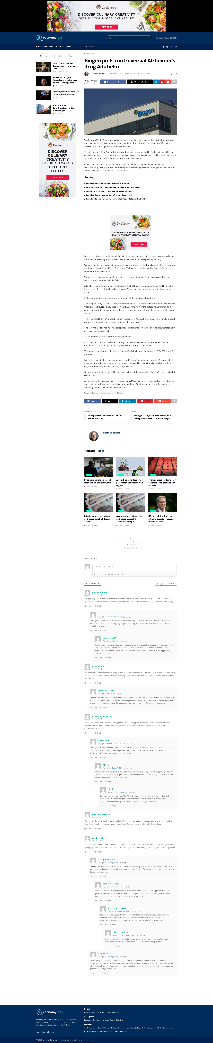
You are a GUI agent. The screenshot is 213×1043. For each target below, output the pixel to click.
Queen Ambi (116, 768)
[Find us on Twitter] (172, 47)
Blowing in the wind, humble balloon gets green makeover (113, 187)
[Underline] (102, 574)
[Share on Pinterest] (162, 82)
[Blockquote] (115, 574)
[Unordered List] (112, 574)
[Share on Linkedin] (156, 82)
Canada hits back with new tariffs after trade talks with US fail (115, 199)
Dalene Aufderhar (113, 617)
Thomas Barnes (98, 73)
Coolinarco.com (90, 1028)
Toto (113, 641)
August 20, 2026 (155, 525)
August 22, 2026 (91, 486)
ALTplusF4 (120, 792)
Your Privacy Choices (45, 1032)
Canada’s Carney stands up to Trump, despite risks (109, 195)
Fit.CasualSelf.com (117, 1028)
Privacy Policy (105, 1012)
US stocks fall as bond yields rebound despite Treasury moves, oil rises (161, 519)
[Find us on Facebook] (163, 47)
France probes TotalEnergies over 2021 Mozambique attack (64, 108)
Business (60, 47)
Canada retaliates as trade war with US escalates (109, 191)
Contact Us (116, 1012)
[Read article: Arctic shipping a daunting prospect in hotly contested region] (130, 467)
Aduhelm (94, 393)
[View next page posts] (133, 205)
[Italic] (98, 574)
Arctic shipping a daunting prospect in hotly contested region (129, 483)
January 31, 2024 (115, 73)
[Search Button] (149, 37)
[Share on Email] (168, 82)
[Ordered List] (108, 574)
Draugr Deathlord (118, 887)
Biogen (120, 393)
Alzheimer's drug (107, 393)
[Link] (122, 574)
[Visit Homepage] (49, 38)
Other (93, 54)
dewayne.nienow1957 (114, 744)
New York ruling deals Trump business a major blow (64, 66)
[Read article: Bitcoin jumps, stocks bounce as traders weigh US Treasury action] (98, 503)
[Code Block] (119, 574)
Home (38, 47)
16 (175, 73)
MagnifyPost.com (90, 1032)
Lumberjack (111, 863)
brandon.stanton (123, 911)
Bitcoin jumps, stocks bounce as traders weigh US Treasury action (98, 519)
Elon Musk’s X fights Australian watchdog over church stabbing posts (65, 80)
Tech (79, 47)
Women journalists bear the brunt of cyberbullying (66, 93)
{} (126, 574)
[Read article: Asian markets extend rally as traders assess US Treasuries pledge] (130, 503)
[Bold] (95, 574)
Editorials (90, 47)
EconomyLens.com (50, 1040)
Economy (48, 47)
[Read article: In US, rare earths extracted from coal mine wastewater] (98, 467)
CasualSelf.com (103, 1028)
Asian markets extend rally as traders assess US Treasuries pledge (129, 519)
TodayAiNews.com (105, 1032)
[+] (129, 574)
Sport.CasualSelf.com (133, 1028)
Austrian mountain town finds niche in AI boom (107, 183)
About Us (94, 1012)
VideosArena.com (121, 1032)
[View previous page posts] (128, 205)
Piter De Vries (111, 694)
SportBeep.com (149, 1028)
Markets (70, 47)
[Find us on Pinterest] (176, 47)
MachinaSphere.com (164, 1028)
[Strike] (105, 574)
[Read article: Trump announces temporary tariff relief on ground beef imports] (162, 467)
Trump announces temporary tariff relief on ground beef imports (162, 483)
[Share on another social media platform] (174, 82)
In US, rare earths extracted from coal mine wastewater (97, 481)
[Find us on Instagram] (167, 47)
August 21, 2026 (123, 489)
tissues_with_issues (128, 935)
